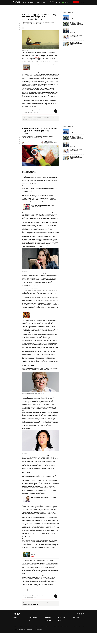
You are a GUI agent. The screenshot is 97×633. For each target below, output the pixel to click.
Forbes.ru (37, 56)
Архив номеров (75, 617)
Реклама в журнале (45, 626)
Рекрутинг (24, 589)
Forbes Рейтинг (48, 620)
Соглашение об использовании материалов (60, 626)
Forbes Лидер (48, 617)
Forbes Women (39, 2)
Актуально (15, 617)
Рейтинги (24, 2)
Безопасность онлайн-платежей (78, 626)
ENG (59, 2)
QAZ (56, 2)
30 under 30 (45, 2)
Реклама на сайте (35, 626)
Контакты (14, 626)
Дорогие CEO (31, 589)
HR (22, 12)
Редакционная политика (24, 626)
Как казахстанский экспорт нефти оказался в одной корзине (44, 64)
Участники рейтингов (31, 2)
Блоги (59, 620)
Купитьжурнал (76, 2)
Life (29, 620)
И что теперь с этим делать (33, 67)
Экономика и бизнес (33, 617)
